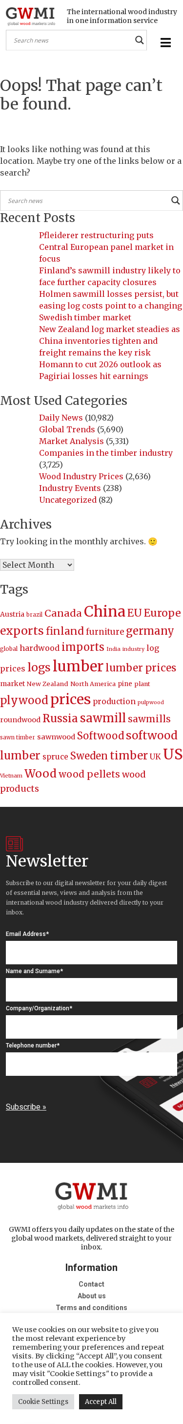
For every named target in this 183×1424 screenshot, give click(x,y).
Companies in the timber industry (106, 453)
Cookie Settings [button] (43, 1402)
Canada (63, 613)
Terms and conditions (91, 1308)
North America (93, 684)
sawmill (103, 718)
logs (39, 667)
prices (70, 699)
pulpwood (151, 702)
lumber (78, 666)
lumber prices (140, 667)
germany (150, 631)
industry (133, 649)
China (104, 611)
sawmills (149, 719)
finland (65, 631)
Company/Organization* (39, 1008)
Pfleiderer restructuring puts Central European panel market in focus (106, 247)
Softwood (100, 736)
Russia (60, 718)
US (173, 754)
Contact (91, 1284)
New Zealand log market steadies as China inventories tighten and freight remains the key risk (109, 340)
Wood (40, 773)
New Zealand (47, 684)
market (12, 683)
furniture (105, 632)
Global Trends (67, 429)
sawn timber (17, 737)
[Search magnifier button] (139, 40)
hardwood (40, 648)
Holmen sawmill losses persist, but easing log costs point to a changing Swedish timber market (110, 305)
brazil (34, 614)
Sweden (89, 756)
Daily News (61, 418)
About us (92, 1296)
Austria (12, 614)
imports (82, 647)
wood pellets (89, 774)
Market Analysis (71, 441)
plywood (24, 700)
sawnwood (56, 737)
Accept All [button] (101, 1402)
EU (134, 613)
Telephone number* (33, 1045)
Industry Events (70, 488)
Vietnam (11, 775)
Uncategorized (68, 500)
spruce (55, 756)
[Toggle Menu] (164, 42)
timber (129, 755)
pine (125, 684)
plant (142, 684)
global (9, 648)
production (114, 701)
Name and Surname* (34, 971)
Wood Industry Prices (81, 476)
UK (155, 756)
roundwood (20, 719)
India (113, 648)
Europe (162, 613)
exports (22, 630)
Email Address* (27, 934)
